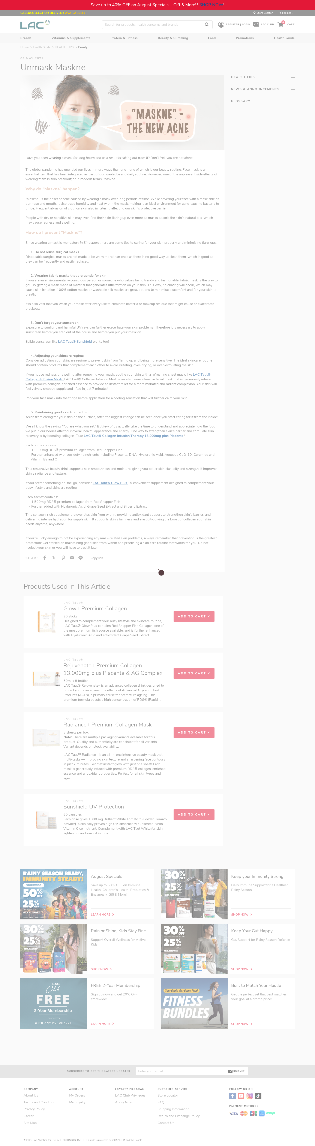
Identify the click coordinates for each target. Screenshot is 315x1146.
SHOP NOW (211, 5)
